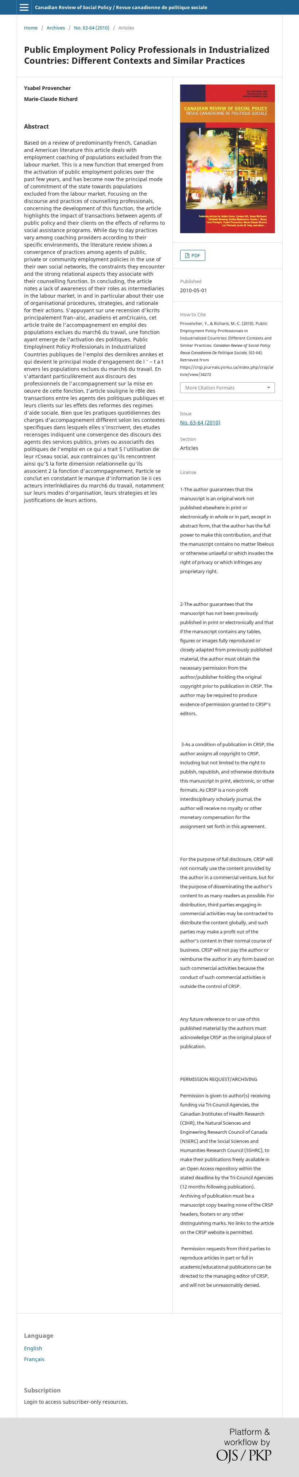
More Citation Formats (209, 387)
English (33, 1348)
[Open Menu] (24, 7)
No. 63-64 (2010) (91, 27)
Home (31, 27)
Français (34, 1359)
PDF (195, 255)
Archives (56, 27)
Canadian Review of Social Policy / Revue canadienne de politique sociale (121, 7)
